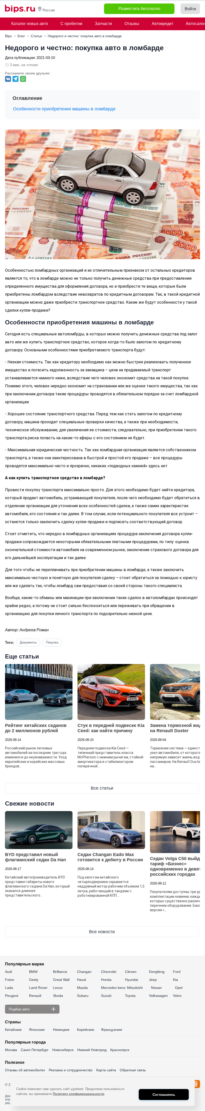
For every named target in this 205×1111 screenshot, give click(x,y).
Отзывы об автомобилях (25, 1070)
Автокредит (162, 23)
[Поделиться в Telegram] (15, 79)
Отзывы (131, 23)
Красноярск (119, 1050)
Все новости (102, 931)
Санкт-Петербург (34, 1050)
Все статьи (102, 788)
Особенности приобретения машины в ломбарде (64, 108)
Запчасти (103, 23)
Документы (28, 642)
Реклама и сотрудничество (70, 1070)
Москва (11, 1050)
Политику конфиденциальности (78, 1094)
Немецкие (61, 1030)
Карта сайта (106, 1070)
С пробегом (71, 23)
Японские (37, 1030)
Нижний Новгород (91, 1050)
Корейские (85, 1030)
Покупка (52, 642)
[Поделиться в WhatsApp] (23, 79)
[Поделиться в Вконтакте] (8, 79)
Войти (190, 9)
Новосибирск (63, 1050)
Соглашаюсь (163, 1095)
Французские (111, 1030)
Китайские (13, 1030)
